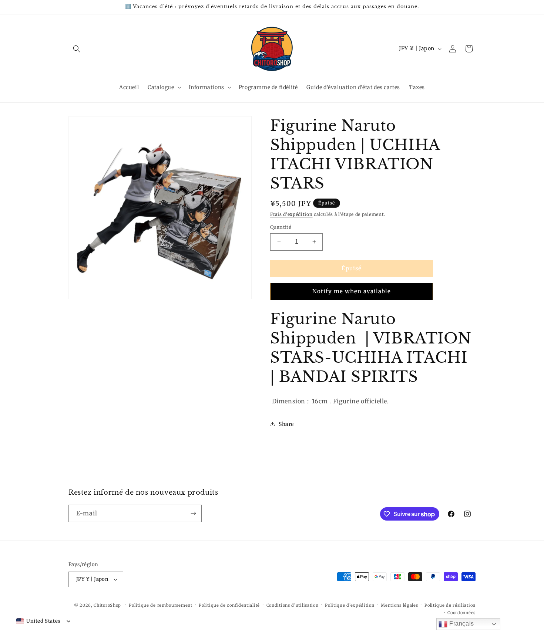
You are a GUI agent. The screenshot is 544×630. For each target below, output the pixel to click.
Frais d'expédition (291, 214)
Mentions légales (399, 605)
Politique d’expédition (349, 605)
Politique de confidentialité (229, 605)
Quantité (280, 227)
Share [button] (286, 424)
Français (460, 623)
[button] (76, 49)
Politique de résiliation (450, 605)
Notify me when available (351, 291)
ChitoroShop (107, 605)
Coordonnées (461, 612)
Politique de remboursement (160, 605)
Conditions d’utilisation (292, 605)
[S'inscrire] (193, 513)
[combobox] (38, 621)
